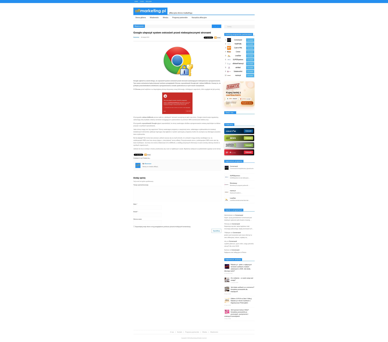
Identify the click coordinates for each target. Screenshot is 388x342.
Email (135, 211)
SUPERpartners (238, 59)
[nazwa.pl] (229, 76)
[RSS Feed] (254, 2)
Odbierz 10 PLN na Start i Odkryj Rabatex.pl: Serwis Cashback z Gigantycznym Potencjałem (241, 301)
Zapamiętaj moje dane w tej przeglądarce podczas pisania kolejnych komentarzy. (163, 226)
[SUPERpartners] (229, 60)
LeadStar (238, 55)
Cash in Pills (238, 48)
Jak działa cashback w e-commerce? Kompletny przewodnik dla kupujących (242, 289)
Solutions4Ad (238, 71)
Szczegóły (250, 40)
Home (136, 1)
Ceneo (238, 52)
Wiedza (165, 17)
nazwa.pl (238, 75)
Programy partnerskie (180, 17)
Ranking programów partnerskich (238, 34)
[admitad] (229, 68)
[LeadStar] (229, 56)
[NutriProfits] (229, 44)
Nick (134, 204)
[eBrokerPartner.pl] (229, 64)
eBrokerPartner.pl (238, 63)
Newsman (136, 37)
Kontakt (179, 332)
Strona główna (140, 17)
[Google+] (251, 2)
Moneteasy (233, 183)
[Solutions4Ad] (229, 72)
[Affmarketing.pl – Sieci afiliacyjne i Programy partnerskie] (163, 14)
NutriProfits (238, 44)
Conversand (238, 40)
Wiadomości (154, 17)
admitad (237, 67)
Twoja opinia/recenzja (140, 185)
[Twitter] (247, 2)
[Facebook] (249, 2)
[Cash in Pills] (229, 48)
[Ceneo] (229, 52)
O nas (142, 1)
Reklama (149, 1)
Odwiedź (248, 131)
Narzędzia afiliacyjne (199, 17)
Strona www (137, 219)
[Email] (217, 38)
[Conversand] (229, 40)
